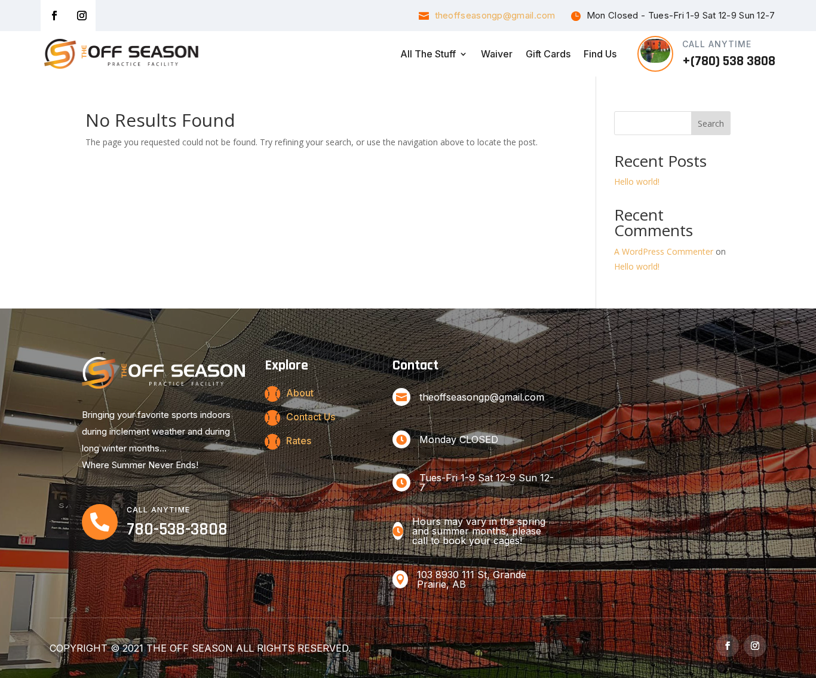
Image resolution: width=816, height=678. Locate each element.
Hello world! (636, 181)
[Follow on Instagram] (82, 15)
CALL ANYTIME (716, 44)
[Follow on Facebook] (54, 15)
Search (711, 123)
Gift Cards (548, 54)
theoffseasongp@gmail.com (495, 15)
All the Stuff (428, 54)
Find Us (600, 54)
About (300, 393)
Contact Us (310, 417)
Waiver (497, 54)
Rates (298, 441)
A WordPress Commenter (663, 251)
